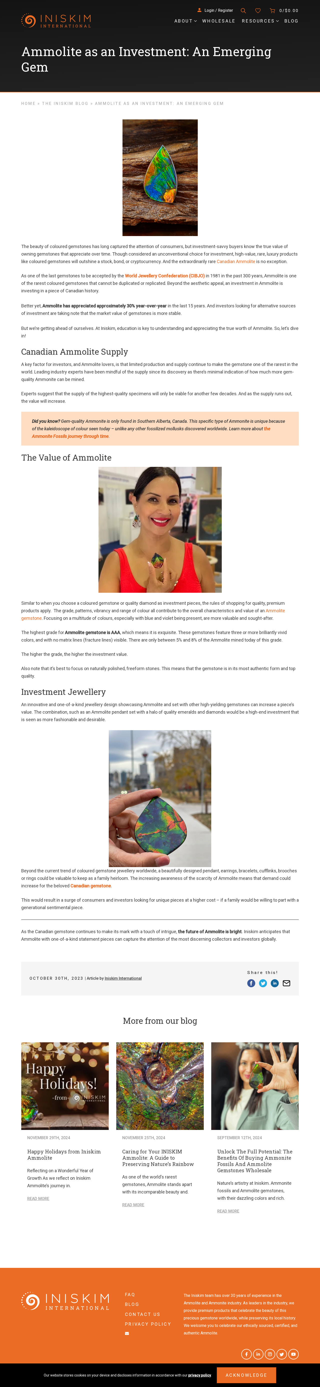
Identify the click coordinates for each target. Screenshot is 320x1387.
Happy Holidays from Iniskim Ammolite (64, 1154)
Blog (291, 21)
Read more (38, 1198)
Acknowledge (247, 1375)
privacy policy (199, 1375)
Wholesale (219, 21)
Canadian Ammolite (236, 261)
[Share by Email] (286, 983)
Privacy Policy (148, 1324)
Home (28, 103)
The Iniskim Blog (65, 103)
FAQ (130, 1294)
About (183, 21)
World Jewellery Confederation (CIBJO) (165, 275)
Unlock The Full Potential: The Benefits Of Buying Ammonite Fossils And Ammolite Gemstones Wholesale (254, 1160)
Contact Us (143, 1314)
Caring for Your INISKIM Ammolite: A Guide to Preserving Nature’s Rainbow (158, 1157)
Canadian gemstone (90, 885)
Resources (258, 21)
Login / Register (218, 10)
